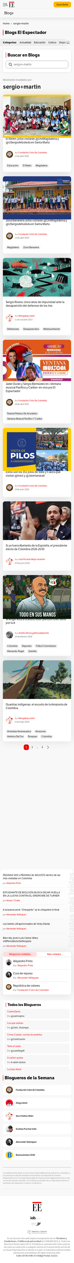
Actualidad (25, 42)
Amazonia (40, 731)
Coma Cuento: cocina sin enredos (24, 1034)
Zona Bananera (31, 247)
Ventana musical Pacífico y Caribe (24, 418)
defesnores (13, 329)
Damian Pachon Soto (26, 1129)
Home (6, 23)
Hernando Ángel (15, 651)
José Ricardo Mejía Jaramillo (31, 559)
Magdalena (41, 165)
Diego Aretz (21, 1103)
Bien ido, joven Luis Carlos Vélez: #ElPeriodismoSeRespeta (20, 939)
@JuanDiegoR (18, 1051)
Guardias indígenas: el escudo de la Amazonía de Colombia (36, 706)
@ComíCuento (18, 1039)
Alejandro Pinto (13, 883)
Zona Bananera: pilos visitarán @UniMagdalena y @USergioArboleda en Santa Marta (36, 222)
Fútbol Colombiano (46, 646)
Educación (39, 42)
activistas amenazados (19, 731)
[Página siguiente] (48, 747)
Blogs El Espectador (25, 32)
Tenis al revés (14, 1046)
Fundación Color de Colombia (32, 152)
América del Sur (15, 736)
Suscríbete (62, 4)
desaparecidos (31, 329)
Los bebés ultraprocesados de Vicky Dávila (27, 923)
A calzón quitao (15, 1057)
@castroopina (17, 1016)
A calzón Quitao (18, 1062)
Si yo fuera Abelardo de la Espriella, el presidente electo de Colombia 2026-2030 (36, 547)
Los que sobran (15, 1023)
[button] (69, 42)
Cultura (52, 42)
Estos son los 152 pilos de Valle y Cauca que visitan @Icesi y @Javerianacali (33, 474)
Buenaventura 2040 (25, 1155)
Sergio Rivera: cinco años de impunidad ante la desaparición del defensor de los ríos (35, 304)
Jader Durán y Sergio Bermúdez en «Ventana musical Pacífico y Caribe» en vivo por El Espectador (33, 387)
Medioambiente (51, 329)
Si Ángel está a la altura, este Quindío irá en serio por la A (36, 621)
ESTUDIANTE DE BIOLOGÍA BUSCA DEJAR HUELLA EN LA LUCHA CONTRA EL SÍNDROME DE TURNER (31, 894)
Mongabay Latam (26, 316)
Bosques (32, 736)
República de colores (26, 986)
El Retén (27, 165)
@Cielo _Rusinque (20, 1027)
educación (12, 165)
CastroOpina (13, 1011)
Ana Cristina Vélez (24, 1116)
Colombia (12, 646)
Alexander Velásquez (16, 914)
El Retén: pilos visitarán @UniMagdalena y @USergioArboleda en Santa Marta (32, 140)
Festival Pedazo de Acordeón (22, 413)
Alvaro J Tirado (13, 900)
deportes (26, 646)
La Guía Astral (14, 1069)
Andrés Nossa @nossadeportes (33, 633)
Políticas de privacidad (29, 1241)
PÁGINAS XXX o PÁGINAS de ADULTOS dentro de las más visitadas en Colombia (31, 877)
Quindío (32, 651)
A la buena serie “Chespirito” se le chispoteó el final (31, 909)
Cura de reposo (23, 973)
